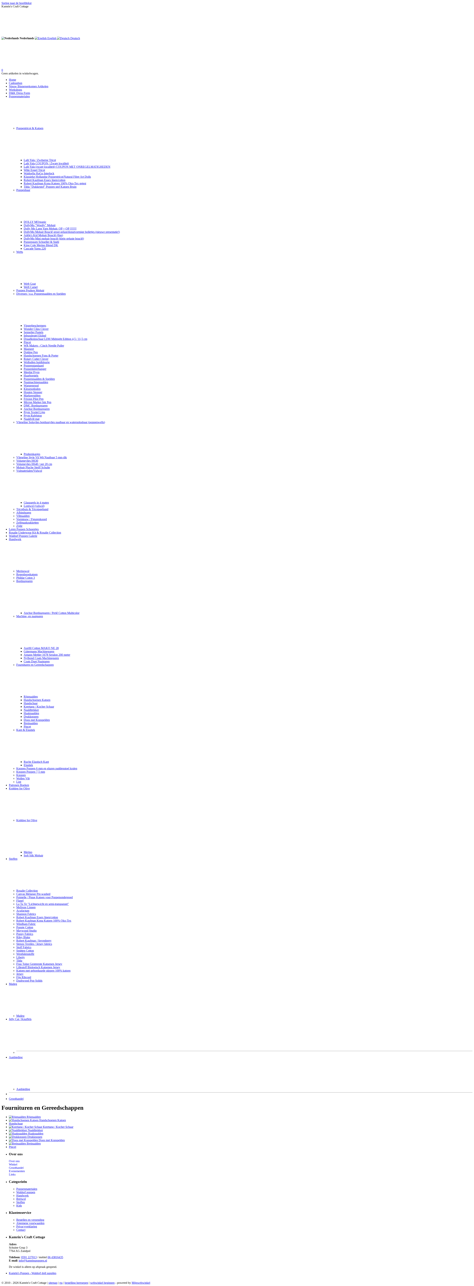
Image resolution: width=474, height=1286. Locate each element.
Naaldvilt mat (31, 418)
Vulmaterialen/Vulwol (29, 470)
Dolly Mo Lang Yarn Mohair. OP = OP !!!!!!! (50, 228)
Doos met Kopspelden (37, 720)
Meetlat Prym (31, 372)
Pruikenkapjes (32, 454)
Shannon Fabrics (26, 914)
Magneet (29, 348)
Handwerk (15, 539)
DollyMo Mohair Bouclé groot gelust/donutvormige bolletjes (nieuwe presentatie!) (72, 231)
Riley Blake (23, 937)
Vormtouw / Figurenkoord (31, 519)
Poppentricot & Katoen (29, 128)
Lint (18, 781)
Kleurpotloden (32, 388)
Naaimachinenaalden (36, 382)
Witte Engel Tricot (34, 170)
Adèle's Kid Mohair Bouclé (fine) (43, 235)
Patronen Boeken (19, 785)
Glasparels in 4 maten (36, 502)
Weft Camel (31, 287)
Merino (28, 852)
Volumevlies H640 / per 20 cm (34, 464)
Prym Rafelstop (33, 415)
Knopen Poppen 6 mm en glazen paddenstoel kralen (46, 768)
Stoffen (13, 858)
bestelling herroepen (76, 1282)
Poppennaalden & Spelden (39, 378)
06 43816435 (55, 1257)
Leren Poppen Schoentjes (24, 529)
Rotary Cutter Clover (36, 358)
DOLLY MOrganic (35, 221)
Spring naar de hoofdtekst (16, 3)
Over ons (14, 1161)
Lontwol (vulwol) (34, 505)
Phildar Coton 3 (25, 577)
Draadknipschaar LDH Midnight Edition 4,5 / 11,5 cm (55, 338)
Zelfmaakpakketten (27, 522)
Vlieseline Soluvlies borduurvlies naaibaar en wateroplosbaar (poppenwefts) (60, 422)
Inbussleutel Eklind (35, 335)
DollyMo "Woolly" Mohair (40, 225)
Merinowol (22, 571)
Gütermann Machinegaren (39, 651)
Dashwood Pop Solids (29, 980)
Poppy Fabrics (24, 934)
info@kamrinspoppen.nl (33, 1260)
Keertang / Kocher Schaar (39, 706)
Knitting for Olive (19, 788)
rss (61, 1282)
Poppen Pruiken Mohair (30, 290)
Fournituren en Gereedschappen (35, 664)
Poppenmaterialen (19, 96)
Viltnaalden (23, 515)
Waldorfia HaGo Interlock (39, 173)
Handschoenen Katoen (37, 700)
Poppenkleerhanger (35, 368)
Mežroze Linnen (26, 907)
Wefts (19, 251)
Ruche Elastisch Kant (36, 761)
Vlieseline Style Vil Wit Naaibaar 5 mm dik (41, 457)
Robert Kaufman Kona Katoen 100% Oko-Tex (43, 920)
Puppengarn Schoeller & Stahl (41, 241)
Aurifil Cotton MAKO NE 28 (41, 648)
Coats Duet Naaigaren (37, 661)
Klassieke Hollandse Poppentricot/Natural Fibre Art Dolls (57, 176)
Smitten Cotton (25, 950)
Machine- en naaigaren (29, 616)
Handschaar (31, 703)
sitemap (53, 1282)
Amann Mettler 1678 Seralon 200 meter (47, 654)
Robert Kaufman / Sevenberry (33, 940)
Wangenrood (31, 385)
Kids (19, 1205)
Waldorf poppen (25, 1192)
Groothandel (16, 1098)
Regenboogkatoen (27, 574)
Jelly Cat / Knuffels (20, 1019)
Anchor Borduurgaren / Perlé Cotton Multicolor (51, 612)
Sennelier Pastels (33, 332)
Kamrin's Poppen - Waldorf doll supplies (32, 1273)
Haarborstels (31, 375)
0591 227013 (29, 1257)
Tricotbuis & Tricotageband (32, 509)
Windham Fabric (26, 924)
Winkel (13, 1164)
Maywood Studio (26, 930)
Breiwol (21, 1198)
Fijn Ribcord (23, 977)
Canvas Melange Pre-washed (33, 894)
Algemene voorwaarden (30, 1223)
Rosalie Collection (27, 890)
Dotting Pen (31, 352)
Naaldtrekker (31, 710)
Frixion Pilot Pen (34, 398)
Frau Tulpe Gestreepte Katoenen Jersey (39, 964)
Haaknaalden (31, 713)
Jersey (20, 974)
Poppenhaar (23, 190)
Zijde (19, 525)
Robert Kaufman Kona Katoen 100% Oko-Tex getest (55, 183)
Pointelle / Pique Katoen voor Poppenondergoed (44, 897)
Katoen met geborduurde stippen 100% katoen (43, 970)
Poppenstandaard (34, 365)
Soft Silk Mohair (33, 855)
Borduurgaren (24, 581)
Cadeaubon (15, 83)
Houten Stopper (33, 392)
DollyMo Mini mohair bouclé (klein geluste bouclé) (54, 238)
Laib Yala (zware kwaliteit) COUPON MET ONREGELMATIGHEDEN (67, 166)
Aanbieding (16, 1057)
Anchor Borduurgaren (37, 408)
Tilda (19, 960)
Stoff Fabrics (23, 947)
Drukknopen (31, 716)
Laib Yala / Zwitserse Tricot (40, 160)
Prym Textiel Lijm (34, 412)
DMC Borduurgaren (36, 405)
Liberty (20, 957)
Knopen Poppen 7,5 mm (30, 771)
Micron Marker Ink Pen (37, 402)
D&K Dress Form (19, 93)
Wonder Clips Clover (36, 328)
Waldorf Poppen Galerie (23, 535)
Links (12, 1174)
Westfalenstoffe (25, 954)
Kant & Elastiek (25, 729)
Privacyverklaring (26, 1226)
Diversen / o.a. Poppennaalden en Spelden (41, 293)
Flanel (20, 900)
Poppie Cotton (24, 927)
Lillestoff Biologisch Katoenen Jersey (38, 967)
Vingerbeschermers (35, 325)
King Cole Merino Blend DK (41, 245)
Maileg (13, 984)
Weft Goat (30, 283)
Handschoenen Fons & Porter (41, 355)
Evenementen (17, 1171)
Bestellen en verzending (30, 1219)
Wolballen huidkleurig (37, 362)
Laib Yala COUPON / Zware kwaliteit (46, 163)
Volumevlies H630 (27, 460)
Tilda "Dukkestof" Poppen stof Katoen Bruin (50, 186)
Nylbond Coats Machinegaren (41, 658)
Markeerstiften (32, 395)
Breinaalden (31, 723)
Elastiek (28, 765)
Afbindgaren (23, 512)
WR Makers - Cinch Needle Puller (44, 345)
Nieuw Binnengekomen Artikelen (28, 86)
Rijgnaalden (31, 696)
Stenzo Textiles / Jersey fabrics (34, 944)
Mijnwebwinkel (141, 1282)
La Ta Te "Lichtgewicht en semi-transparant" (42, 904)
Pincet (27, 342)
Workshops (15, 89)
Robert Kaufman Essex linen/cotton (44, 180)
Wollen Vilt (23, 778)
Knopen (21, 775)
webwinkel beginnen (102, 1282)
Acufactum (22, 910)
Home (12, 79)
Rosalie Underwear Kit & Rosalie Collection (35, 532)
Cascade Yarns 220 (35, 248)
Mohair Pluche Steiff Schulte (33, 467)
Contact (20, 1229)
